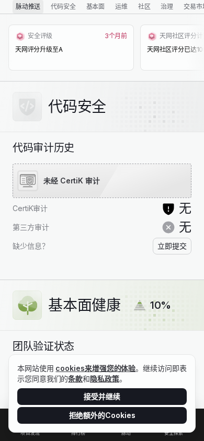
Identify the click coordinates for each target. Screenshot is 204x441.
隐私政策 (104, 378)
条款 (75, 378)
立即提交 (172, 245)
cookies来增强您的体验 (95, 368)
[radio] (28, 7)
